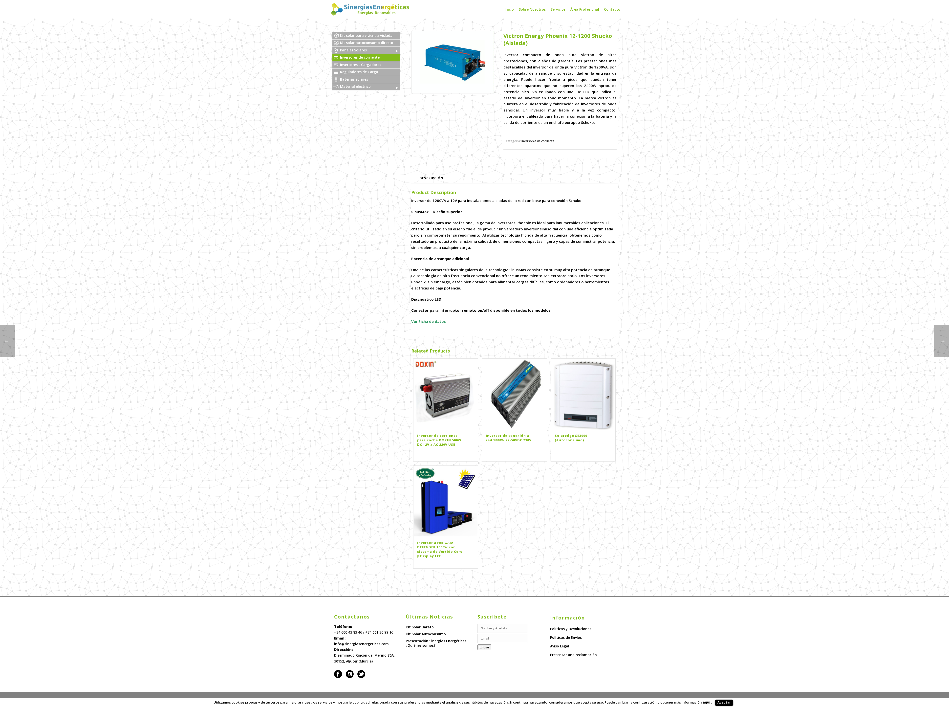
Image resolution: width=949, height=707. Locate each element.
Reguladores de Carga (359, 71)
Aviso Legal (559, 646)
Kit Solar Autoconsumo (426, 634)
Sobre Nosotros (532, 9)
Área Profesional (584, 9)
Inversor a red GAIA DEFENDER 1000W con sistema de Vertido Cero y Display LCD (440, 549)
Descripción (431, 178)
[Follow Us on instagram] (350, 674)
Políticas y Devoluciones (570, 628)
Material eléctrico (355, 86)
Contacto (612, 9)
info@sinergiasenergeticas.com (361, 643)
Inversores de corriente (537, 141)
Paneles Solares (353, 50)
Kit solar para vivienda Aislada (366, 35)
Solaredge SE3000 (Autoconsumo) (571, 437)
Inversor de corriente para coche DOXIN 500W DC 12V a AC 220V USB (439, 440)
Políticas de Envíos (566, 637)
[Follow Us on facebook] (338, 674)
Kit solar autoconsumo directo (366, 42)
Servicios (558, 9)
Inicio (509, 9)
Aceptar (724, 702)
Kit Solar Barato (420, 627)
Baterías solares (354, 79)
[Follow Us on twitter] (361, 674)
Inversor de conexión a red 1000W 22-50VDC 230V (508, 437)
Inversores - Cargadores (360, 64)
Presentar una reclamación (573, 654)
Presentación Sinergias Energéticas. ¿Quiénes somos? (436, 643)
